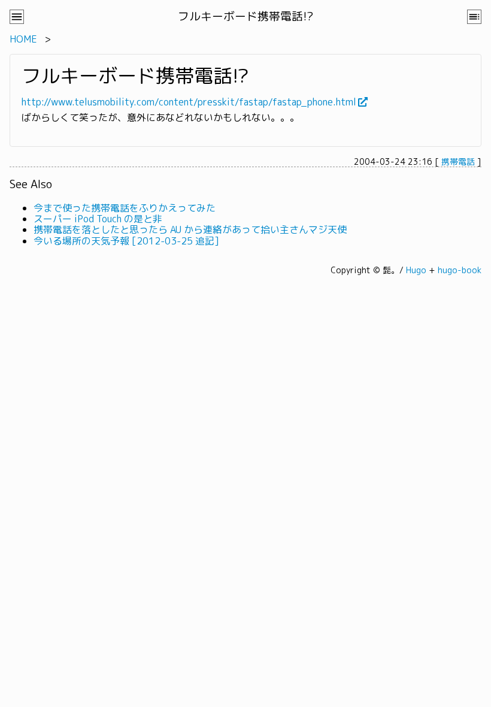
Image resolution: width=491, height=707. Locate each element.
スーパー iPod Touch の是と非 (98, 218)
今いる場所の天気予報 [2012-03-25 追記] (126, 240)
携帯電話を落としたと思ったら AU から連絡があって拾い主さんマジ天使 (190, 229)
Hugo (416, 270)
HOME (23, 39)
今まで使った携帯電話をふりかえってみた (125, 207)
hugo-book (459, 270)
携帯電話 (458, 161)
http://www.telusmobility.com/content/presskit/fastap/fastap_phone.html (189, 101)
